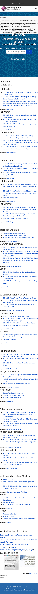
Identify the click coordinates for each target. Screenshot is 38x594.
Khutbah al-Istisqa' (9, 502)
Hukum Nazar (4, 547)
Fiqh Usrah (9, 130)
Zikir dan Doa (10, 329)
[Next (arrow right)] (3, 577)
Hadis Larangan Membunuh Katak (14, 233)
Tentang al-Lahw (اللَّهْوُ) (10, 514)
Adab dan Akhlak (11, 468)
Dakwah (9, 508)
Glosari (8, 522)
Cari (29, 52)
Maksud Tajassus (8, 516)
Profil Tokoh (10, 401)
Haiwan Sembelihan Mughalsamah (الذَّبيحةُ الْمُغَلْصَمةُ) (20, 518)
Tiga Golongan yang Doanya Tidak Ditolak (16, 316)
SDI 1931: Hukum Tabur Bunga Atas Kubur (16, 504)
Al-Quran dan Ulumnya (13, 266)
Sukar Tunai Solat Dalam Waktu (10, 544)
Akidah (8, 287)
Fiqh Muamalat (11, 152)
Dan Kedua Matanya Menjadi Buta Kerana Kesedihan (20, 335)
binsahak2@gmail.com (19, 4)
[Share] (3, 575)
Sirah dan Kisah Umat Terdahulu (16, 492)
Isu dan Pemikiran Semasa (15, 310)
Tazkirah (9, 343)
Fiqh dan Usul (10, 178)
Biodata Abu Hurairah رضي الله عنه (14, 395)
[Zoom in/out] (6, 575)
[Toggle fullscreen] (4, 575)
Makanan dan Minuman (13, 429)
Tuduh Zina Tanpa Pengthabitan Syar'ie (15, 218)
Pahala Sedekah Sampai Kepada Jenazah (16, 383)
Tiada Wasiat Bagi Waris (10, 197)
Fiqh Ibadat (9, 109)
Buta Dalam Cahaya (9, 339)
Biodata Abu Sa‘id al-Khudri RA (13, 393)
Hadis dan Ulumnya (12, 241)
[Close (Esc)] (1, 575)
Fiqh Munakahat (11, 369)
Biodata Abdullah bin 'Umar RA (12, 397)
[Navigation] (36, 9)
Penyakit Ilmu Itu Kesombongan (13, 337)
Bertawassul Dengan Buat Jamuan (11, 535)
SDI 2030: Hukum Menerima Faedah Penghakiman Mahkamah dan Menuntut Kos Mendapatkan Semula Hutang (19, 209)
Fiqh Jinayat (10, 222)
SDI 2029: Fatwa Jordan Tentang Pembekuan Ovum (19, 298)
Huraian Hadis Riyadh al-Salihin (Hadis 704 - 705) (18, 237)
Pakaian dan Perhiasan (13, 448)
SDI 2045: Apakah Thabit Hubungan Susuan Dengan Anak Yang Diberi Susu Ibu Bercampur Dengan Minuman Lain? (19, 414)
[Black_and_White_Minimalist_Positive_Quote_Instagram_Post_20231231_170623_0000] (12, 562)
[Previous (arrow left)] (1, 577)
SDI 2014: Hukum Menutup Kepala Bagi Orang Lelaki (20, 439)
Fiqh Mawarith (10, 201)
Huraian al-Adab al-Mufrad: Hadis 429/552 (16, 235)
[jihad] (28, 561)
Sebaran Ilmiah (33, 573)
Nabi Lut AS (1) (8, 479)
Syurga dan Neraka (12, 387)
